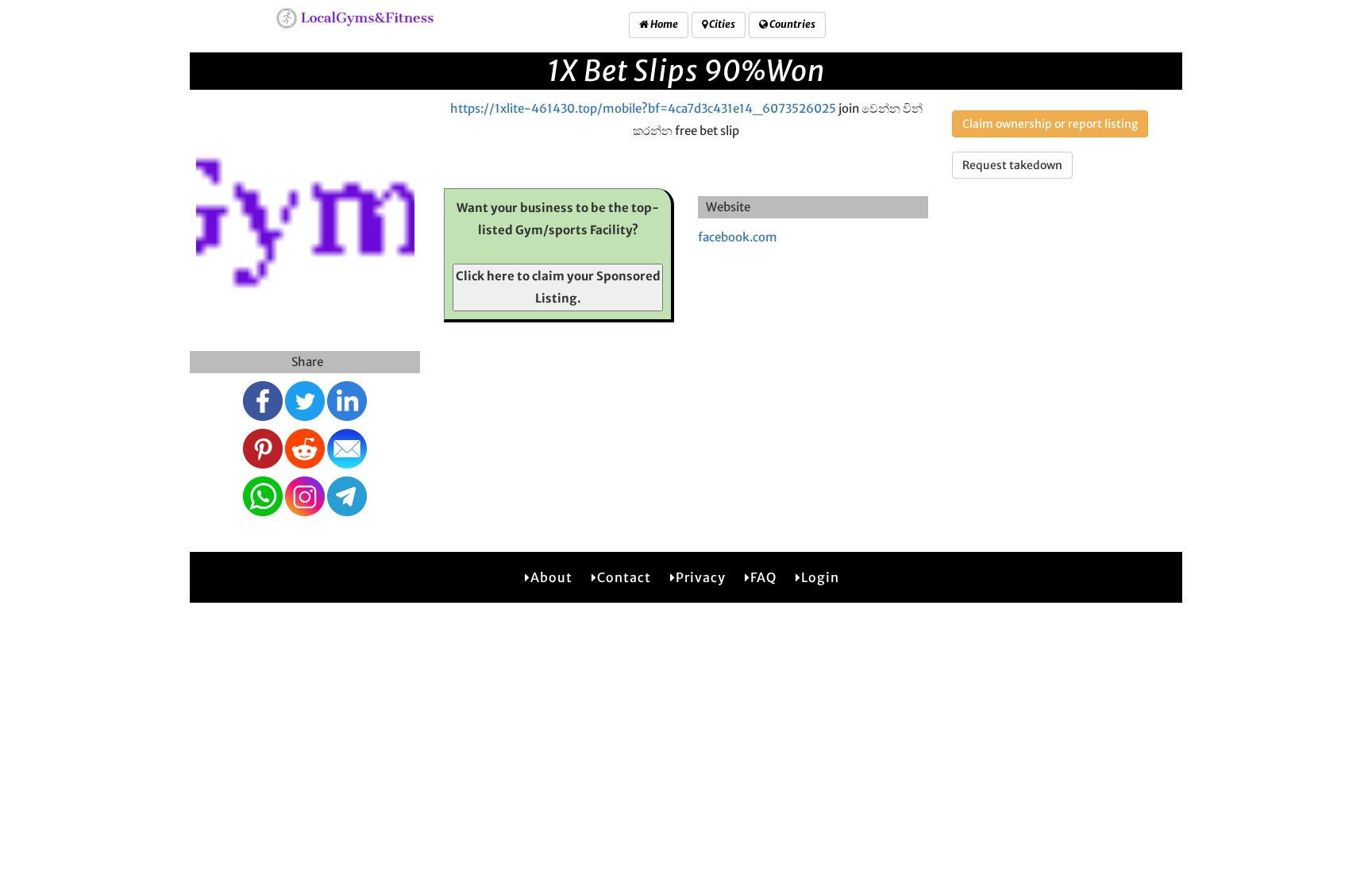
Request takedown (1012, 165)
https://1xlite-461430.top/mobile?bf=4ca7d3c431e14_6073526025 (643, 108)
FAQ (763, 577)
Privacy (701, 577)
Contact (624, 577)
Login (820, 577)
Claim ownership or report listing (1050, 124)
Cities (721, 24)
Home (663, 24)
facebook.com (737, 237)
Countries (791, 24)
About (551, 577)
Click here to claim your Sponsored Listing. (558, 287)
